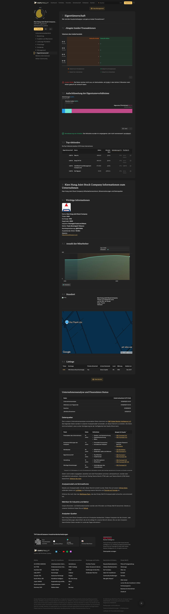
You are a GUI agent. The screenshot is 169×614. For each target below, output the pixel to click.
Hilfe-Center (124, 580)
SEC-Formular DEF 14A (122, 462)
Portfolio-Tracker (90, 564)
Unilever (71, 573)
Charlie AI (123, 591)
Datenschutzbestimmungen (111, 608)
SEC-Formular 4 (120, 455)
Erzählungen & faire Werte (93, 570)
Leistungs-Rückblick (42, 42)
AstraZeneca (72, 564)
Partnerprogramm (126, 586)
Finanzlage (39, 44)
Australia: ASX (38, 570)
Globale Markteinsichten (110, 567)
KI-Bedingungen (124, 608)
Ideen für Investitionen (109, 573)
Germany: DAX (38, 587)
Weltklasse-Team (85, 494)
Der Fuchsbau (107, 570)
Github (86, 508)
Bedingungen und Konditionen (111, 605)
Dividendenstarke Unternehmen (58, 567)
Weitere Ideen (55, 587)
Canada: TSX (37, 575)
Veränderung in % (117, 150)
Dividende (39, 47)
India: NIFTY (37, 573)
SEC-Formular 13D (121, 456)
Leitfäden (79, 490)
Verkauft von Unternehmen (75, 72)
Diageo (71, 575)
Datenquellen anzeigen (109, 551)
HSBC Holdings (73, 567)
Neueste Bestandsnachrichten (110, 564)
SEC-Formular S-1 (121, 451)
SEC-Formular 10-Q (121, 437)
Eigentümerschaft (41, 53)
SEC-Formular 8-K (121, 465)
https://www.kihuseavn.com (69, 235)
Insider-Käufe (55, 570)
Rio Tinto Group (73, 578)
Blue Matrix (119, 446)
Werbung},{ (124, 567)
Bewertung (39, 36)
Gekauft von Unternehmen (108, 72)
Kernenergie (54, 573)
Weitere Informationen (42, 56)
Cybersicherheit (55, 584)
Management (40, 50)
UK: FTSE (36, 567)
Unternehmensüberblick (43, 33)
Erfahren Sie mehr (75, 478)
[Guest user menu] (134, 3)
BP (69, 584)
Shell (70, 570)
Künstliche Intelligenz (57, 578)
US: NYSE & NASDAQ (40, 564)
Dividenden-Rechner (91, 573)
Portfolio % (126, 150)
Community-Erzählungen (110, 575)
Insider (108, 82)
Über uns (123, 570)
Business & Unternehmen (128, 589)
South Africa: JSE (39, 578)
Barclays (71, 587)
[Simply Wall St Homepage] (41, 3)
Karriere (123, 575)
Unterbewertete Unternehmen (58, 564)
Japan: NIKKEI (38, 581)
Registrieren (128, 2)
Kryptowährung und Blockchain (58, 581)
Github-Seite (123, 488)
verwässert (127, 133)
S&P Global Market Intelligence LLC (119, 421)
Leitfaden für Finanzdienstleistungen (113, 611)
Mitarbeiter (67, 284)
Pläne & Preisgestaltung (127, 564)
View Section (98, 379)
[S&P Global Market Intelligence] (108, 539)
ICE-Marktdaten (120, 449)
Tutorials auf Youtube (111, 490)
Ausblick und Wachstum (44, 39)
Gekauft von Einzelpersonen (109, 68)
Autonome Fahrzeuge (57, 575)
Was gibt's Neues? (108, 578)
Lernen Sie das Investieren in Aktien (130, 583)
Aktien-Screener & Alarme (93, 567)
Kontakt (123, 573)
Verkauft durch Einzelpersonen (76, 68)
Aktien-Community (41, 58)
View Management (98, 8)
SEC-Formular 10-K (121, 435)
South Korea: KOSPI (39, 584)
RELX (70, 581)
